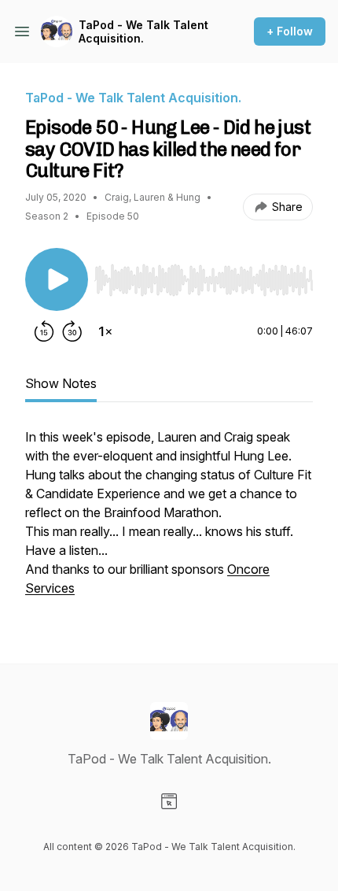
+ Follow (289, 31)
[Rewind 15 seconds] (44, 331)
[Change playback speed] (105, 331)
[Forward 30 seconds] (72, 331)
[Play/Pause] (56, 279)
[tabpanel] (169, 520)
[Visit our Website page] (169, 801)
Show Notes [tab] (61, 383)
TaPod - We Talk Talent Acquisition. (143, 32)
